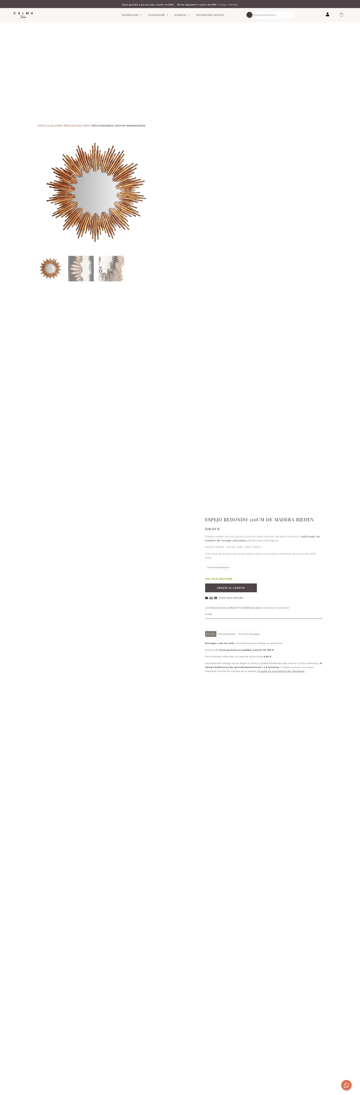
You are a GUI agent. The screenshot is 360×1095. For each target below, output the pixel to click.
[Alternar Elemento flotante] (346, 1085)
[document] (180, 547)
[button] (251, 508)
